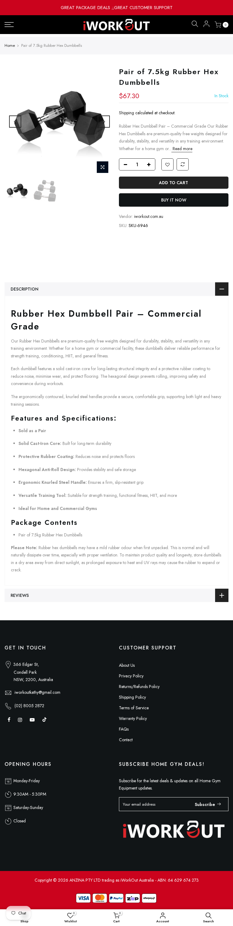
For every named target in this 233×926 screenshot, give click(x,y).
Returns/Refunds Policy (139, 686)
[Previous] (15, 121)
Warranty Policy (133, 718)
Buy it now (173, 200)
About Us (127, 665)
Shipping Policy (132, 697)
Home (10, 45)
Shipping (126, 113)
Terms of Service (134, 708)
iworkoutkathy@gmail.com (37, 692)
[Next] (104, 121)
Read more (181, 149)
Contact (126, 740)
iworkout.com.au (148, 216)
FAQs (124, 729)
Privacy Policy (131, 676)
